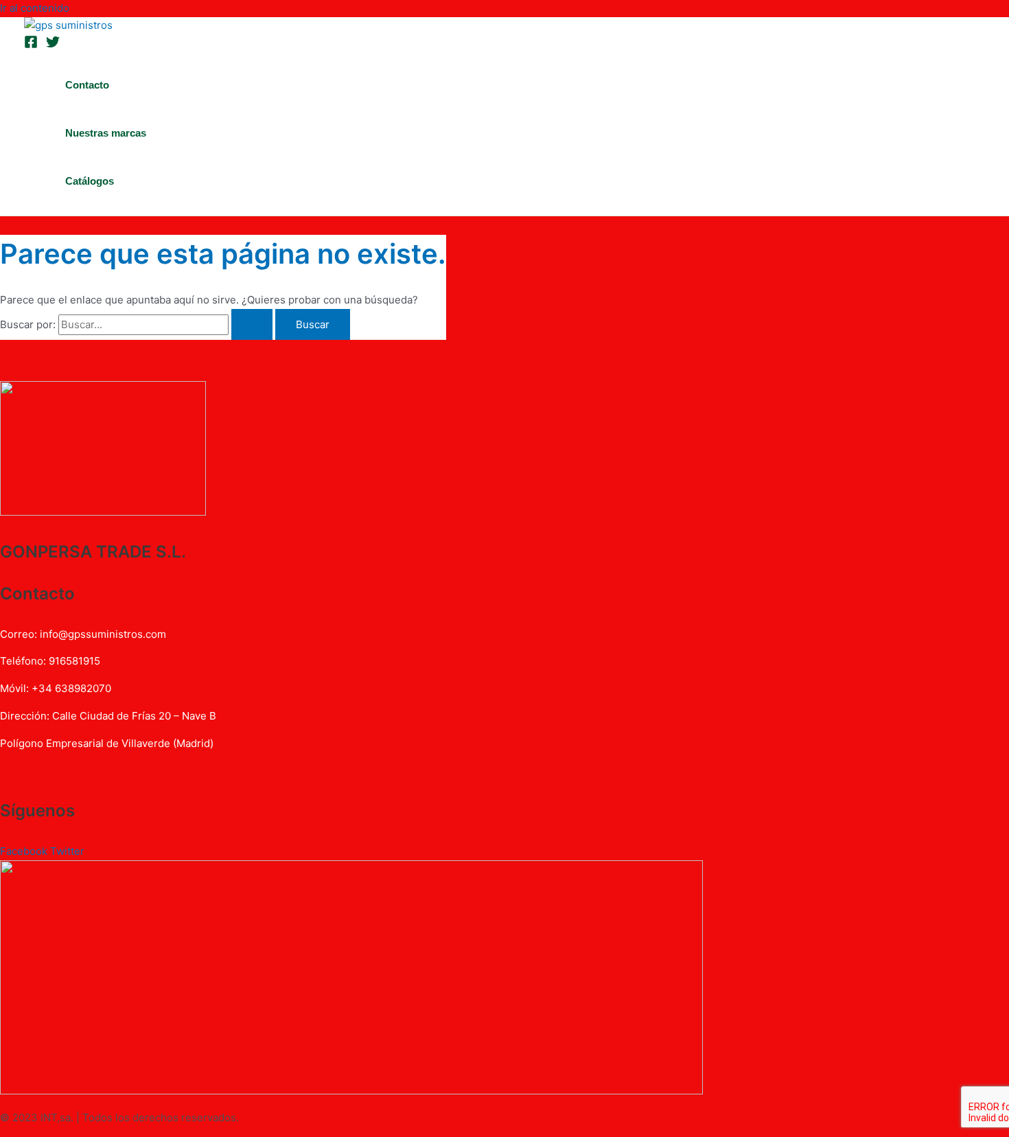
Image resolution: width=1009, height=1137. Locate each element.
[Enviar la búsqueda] (251, 324)
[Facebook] (31, 44)
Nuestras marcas (105, 133)
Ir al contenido (34, 7)
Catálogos (89, 181)
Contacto (87, 85)
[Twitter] (53, 44)
